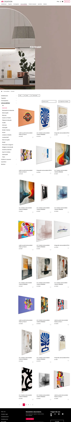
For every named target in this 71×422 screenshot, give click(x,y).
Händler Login (4, 414)
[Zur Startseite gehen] (12, 1)
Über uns (3, 411)
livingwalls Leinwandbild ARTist (61, 133)
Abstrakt (4, 108)
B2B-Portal (67, 1)
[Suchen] (60, 1)
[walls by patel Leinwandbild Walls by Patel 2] (26, 230)
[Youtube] (57, 415)
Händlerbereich (5, 416)
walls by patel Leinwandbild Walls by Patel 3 (25, 133)
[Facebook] (51, 414)
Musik (3, 142)
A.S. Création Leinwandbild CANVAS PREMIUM (43, 133)
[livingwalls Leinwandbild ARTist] (62, 118)
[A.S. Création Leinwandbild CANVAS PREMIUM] (44, 118)
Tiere (3, 157)
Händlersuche (4, 419)
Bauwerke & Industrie (8, 110)
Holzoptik (4, 127)
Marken (3, 164)
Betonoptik (5, 113)
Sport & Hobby (6, 152)
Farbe (20, 95)
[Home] (1, 91)
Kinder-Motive (6, 130)
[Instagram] (55, 414)
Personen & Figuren (7, 144)
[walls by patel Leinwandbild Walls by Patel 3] (26, 118)
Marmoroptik (6, 140)
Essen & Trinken (6, 118)
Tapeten (3, 98)
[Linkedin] (63, 414)
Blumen (4, 115)
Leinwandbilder (5, 103)
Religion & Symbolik (7, 147)
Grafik (4, 122)
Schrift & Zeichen (7, 149)
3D (3, 105)
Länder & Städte (6, 135)
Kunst (3, 132)
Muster (27, 95)
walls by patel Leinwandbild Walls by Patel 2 (25, 246)
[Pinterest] (59, 414)
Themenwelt (35, 95)
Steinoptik (5, 154)
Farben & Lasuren (6, 159)
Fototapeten (4, 100)
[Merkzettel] (62, 1)
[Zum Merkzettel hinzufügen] (33, 137)
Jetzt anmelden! (30, 418)
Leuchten (3, 162)
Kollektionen (4, 95)
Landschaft (5, 137)
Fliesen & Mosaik (6, 120)
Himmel (4, 125)
